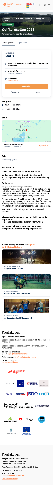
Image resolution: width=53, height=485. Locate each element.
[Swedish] (27, 6)
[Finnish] (33, 4)
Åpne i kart (44, 145)
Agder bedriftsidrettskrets (21, 34)
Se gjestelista (13, 80)
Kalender (16, 92)
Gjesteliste (22, 43)
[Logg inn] (45, 5)
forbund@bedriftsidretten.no (13, 476)
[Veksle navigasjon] (49, 5)
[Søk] (40, 5)
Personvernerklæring (10, 362)
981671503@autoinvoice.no (25, 357)
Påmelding (26, 86)
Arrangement (8, 43)
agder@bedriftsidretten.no (18, 354)
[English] (30, 4)
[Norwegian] (27, 4)
